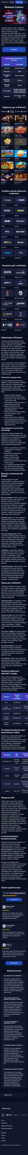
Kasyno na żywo (12, 111)
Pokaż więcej (14, 963)
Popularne (4, 111)
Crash (18, 111)
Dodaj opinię (14, 899)
